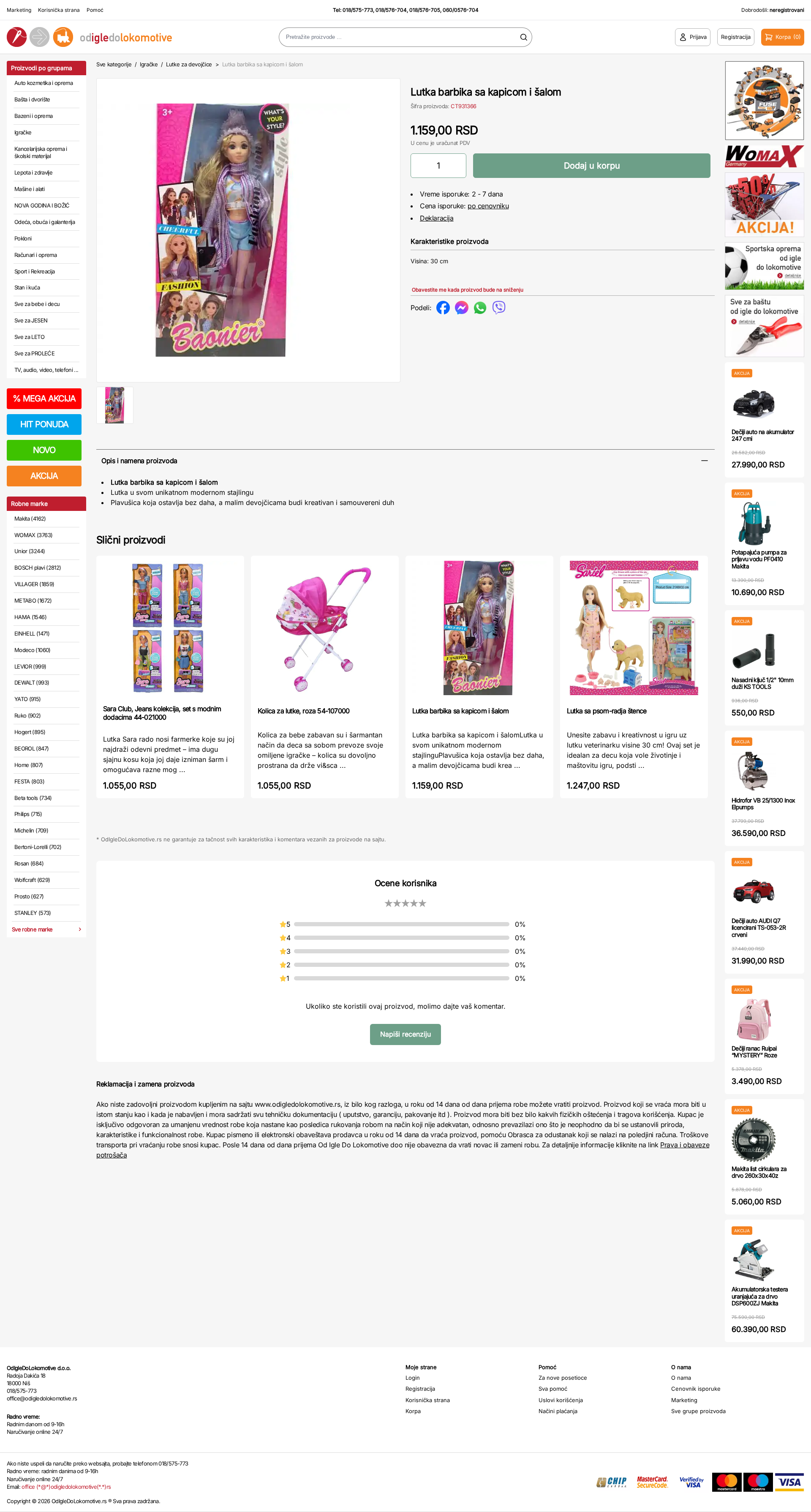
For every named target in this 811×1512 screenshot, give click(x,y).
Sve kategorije (113, 64)
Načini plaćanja (558, 1411)
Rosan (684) (29, 863)
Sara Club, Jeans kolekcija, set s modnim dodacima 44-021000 (162, 712)
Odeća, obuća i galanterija (44, 221)
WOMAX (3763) (33, 535)
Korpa (413, 1411)
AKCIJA (44, 476)
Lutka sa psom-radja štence (606, 711)
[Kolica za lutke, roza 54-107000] (325, 630)
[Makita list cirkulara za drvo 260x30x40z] (754, 1140)
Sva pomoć (553, 1388)
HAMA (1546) (30, 617)
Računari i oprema (35, 254)
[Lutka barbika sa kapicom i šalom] (479, 630)
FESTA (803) (29, 781)
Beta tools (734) (33, 797)
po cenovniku (488, 206)
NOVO (44, 450)
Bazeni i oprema (33, 115)
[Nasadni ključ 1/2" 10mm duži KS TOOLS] (754, 651)
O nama (681, 1377)
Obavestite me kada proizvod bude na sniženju (467, 290)
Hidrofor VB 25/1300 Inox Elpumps (763, 804)
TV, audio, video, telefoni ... (46, 369)
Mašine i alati (29, 189)
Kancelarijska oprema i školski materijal (40, 152)
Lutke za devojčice (189, 64)
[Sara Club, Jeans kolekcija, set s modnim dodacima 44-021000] (170, 629)
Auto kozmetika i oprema (43, 82)
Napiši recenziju (405, 1034)
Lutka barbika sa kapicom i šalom (460, 711)
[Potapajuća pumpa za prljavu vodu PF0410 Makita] (754, 523)
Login (413, 1377)
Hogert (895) (29, 732)
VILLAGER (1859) (34, 584)
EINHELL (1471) (31, 633)
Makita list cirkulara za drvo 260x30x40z (759, 1172)
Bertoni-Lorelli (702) (37, 846)
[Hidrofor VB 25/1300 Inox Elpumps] (754, 771)
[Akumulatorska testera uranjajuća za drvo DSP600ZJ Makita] (754, 1260)
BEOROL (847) (31, 748)
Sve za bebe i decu (37, 303)
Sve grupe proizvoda (698, 1411)
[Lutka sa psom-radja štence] (634, 630)
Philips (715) (28, 814)
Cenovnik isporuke (696, 1388)
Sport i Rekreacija (34, 271)
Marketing (19, 10)
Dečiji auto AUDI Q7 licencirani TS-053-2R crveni (759, 928)
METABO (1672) (33, 600)
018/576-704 (391, 10)
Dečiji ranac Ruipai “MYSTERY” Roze (754, 1052)
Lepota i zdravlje (33, 172)
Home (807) (28, 764)
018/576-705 (424, 10)
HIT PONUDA (44, 424)
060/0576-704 (461, 10)
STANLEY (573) (32, 912)
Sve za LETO (29, 336)
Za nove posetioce (563, 1377)
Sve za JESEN (30, 320)
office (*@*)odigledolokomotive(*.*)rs (66, 1486)
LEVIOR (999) (30, 666)
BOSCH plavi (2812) (37, 567)
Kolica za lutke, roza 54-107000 (303, 711)
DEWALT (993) (31, 682)
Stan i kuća (27, 287)
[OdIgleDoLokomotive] (101, 37)
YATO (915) (27, 699)
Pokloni (22, 238)
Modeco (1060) (32, 650)
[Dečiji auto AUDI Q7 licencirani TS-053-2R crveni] (754, 892)
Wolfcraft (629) (32, 879)
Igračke (22, 132)
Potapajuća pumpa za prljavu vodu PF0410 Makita (759, 559)
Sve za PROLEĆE (34, 353)
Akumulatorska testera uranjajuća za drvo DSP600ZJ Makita (760, 1296)
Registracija (420, 1388)
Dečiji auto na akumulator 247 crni (763, 435)
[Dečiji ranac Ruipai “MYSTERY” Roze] (754, 1019)
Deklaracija (437, 218)
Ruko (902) (27, 715)
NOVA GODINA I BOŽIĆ (42, 205)
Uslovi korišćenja (561, 1400)
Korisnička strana (59, 10)
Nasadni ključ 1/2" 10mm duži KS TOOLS (762, 683)
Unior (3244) (29, 551)
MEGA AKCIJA (44, 398)
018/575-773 (358, 10)
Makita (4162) (30, 518)
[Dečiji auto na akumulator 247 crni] (754, 403)
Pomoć (95, 10)
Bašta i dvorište (32, 99)
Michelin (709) (31, 830)
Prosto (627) (29, 896)
